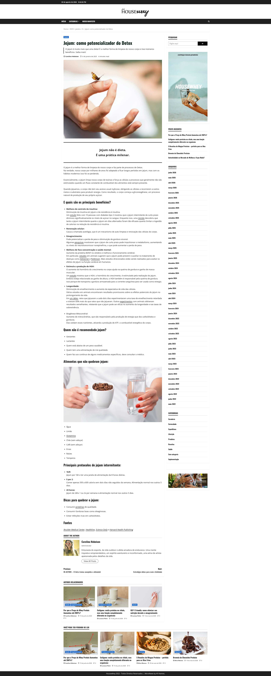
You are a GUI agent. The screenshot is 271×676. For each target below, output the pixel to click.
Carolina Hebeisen (72, 56)
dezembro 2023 (173, 318)
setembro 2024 (173, 273)
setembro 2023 (173, 333)
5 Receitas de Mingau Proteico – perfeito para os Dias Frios (152, 659)
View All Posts (90, 561)
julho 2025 (172, 228)
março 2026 (172, 187)
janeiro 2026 (172, 197)
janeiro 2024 (172, 313)
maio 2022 (172, 404)
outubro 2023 (173, 328)
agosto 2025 (172, 223)
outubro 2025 (173, 213)
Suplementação (77, 605)
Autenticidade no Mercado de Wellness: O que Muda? (186, 157)
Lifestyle (171, 434)
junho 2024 (172, 288)
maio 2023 (172, 353)
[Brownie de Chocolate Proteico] (190, 643)
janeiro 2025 (172, 258)
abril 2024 (171, 298)
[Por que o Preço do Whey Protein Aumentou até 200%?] (79, 596)
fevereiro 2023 (173, 369)
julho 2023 (172, 343)
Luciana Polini (103, 618)
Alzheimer (84, 259)
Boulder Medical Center (74, 529)
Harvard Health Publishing (121, 529)
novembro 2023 (173, 323)
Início (63, 21)
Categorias (73, 21)
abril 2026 (171, 182)
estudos (82, 256)
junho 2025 (172, 233)
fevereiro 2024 (173, 308)
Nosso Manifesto (88, 21)
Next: (147, 570)
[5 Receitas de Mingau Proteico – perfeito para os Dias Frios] (154, 643)
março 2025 (172, 248)
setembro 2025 (173, 218)
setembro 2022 (173, 389)
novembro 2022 (173, 384)
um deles (74, 298)
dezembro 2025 (173, 202)
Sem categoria (173, 454)
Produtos (102, 605)
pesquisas (79, 242)
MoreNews (149, 673)
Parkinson (95, 259)
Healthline (90, 529)
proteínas (80, 507)
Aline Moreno (142, 663)
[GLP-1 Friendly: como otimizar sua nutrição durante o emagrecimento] (146, 596)
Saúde (66, 37)
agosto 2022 (172, 394)
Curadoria (171, 419)
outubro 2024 (173, 268)
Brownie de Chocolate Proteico (179, 153)
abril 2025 (171, 243)
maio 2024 (172, 293)
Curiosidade (172, 424)
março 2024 (172, 303)
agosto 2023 (172, 338)
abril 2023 (171, 358)
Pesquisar (172, 37)
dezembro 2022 (173, 379)
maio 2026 (172, 177)
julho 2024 (172, 283)
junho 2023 (172, 348)
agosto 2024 (172, 278)
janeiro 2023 (172, 374)
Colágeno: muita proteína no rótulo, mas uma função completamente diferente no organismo (111, 613)
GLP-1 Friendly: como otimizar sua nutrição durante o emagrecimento (144, 611)
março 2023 (172, 363)
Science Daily (101, 529)
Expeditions (172, 429)
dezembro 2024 (173, 263)
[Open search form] (209, 21)
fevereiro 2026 (173, 192)
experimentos (126, 301)
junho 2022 (172, 399)
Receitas (171, 444)
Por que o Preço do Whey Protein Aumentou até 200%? (76, 611)
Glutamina (71, 435)
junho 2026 (172, 172)
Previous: (82, 570)
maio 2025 (172, 238)
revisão (141, 218)
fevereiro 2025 (173, 253)
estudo (73, 215)
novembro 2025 (173, 208)
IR (202, 44)
